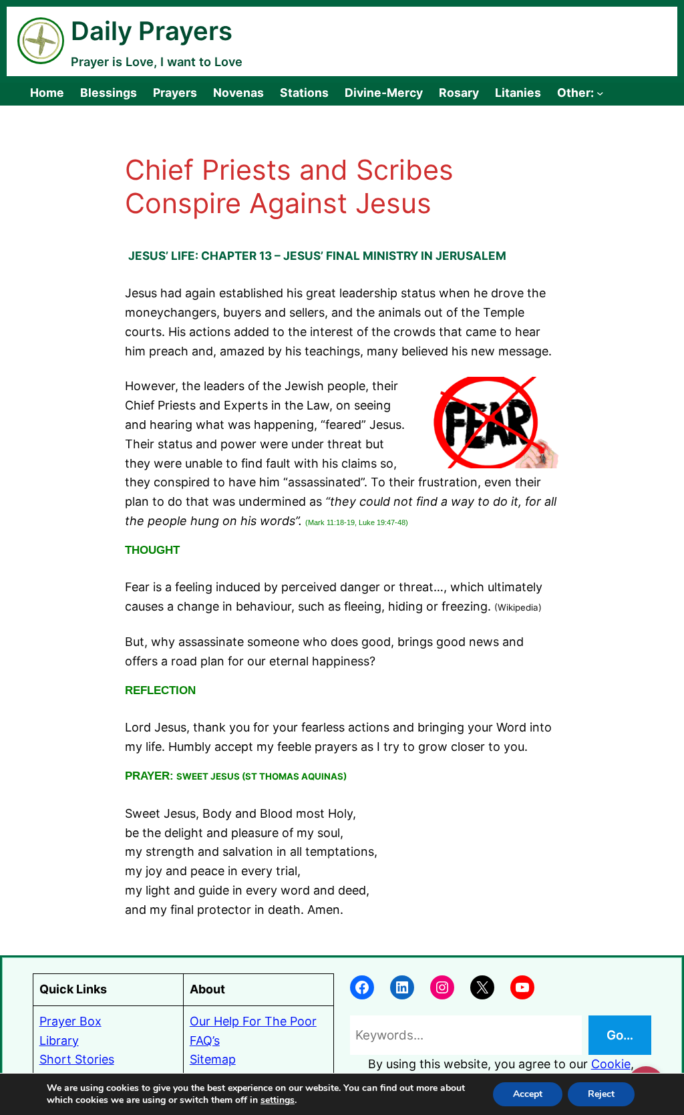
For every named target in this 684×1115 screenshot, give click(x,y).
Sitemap (213, 1059)
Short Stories (76, 1059)
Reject (601, 1094)
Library (59, 1040)
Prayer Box (70, 1021)
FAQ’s (205, 1040)
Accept (527, 1094)
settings (278, 1100)
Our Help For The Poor (253, 1021)
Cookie (611, 1064)
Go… (620, 1035)
